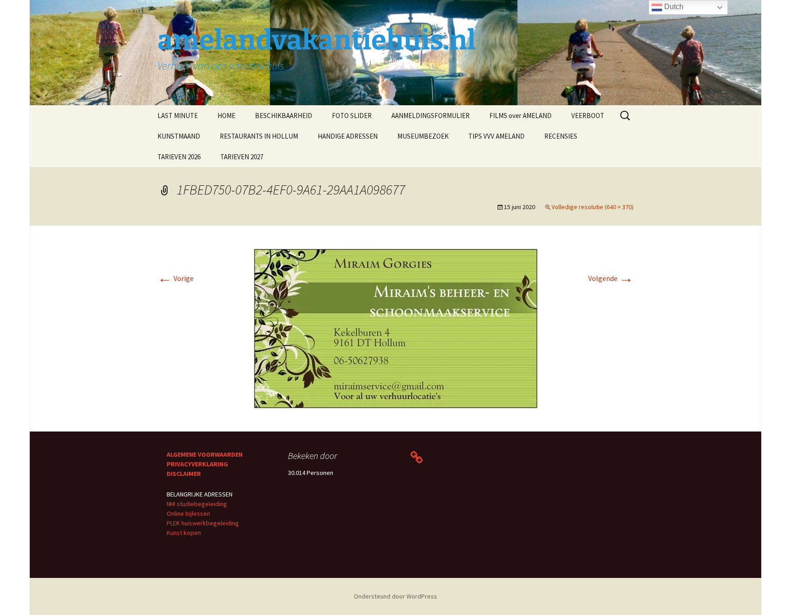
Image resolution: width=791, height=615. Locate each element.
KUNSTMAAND (178, 136)
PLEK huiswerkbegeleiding (203, 523)
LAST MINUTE (177, 115)
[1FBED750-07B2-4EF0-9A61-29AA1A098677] (395, 327)
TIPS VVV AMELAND (496, 136)
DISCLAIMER (184, 473)
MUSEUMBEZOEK (423, 136)
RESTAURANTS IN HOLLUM (259, 136)
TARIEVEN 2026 (178, 156)
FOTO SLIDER (352, 115)
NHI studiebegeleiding (197, 504)
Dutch (672, 7)
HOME (226, 115)
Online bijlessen (188, 513)
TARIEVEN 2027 (241, 156)
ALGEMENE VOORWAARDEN (205, 454)
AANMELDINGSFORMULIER (430, 115)
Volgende (611, 278)
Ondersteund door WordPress (395, 596)
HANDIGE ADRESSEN (348, 136)
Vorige (175, 278)
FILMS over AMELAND (520, 115)
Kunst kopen (184, 533)
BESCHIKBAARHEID (283, 115)
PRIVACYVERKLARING (197, 464)
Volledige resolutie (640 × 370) (593, 207)
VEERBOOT (587, 115)
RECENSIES (560, 136)
